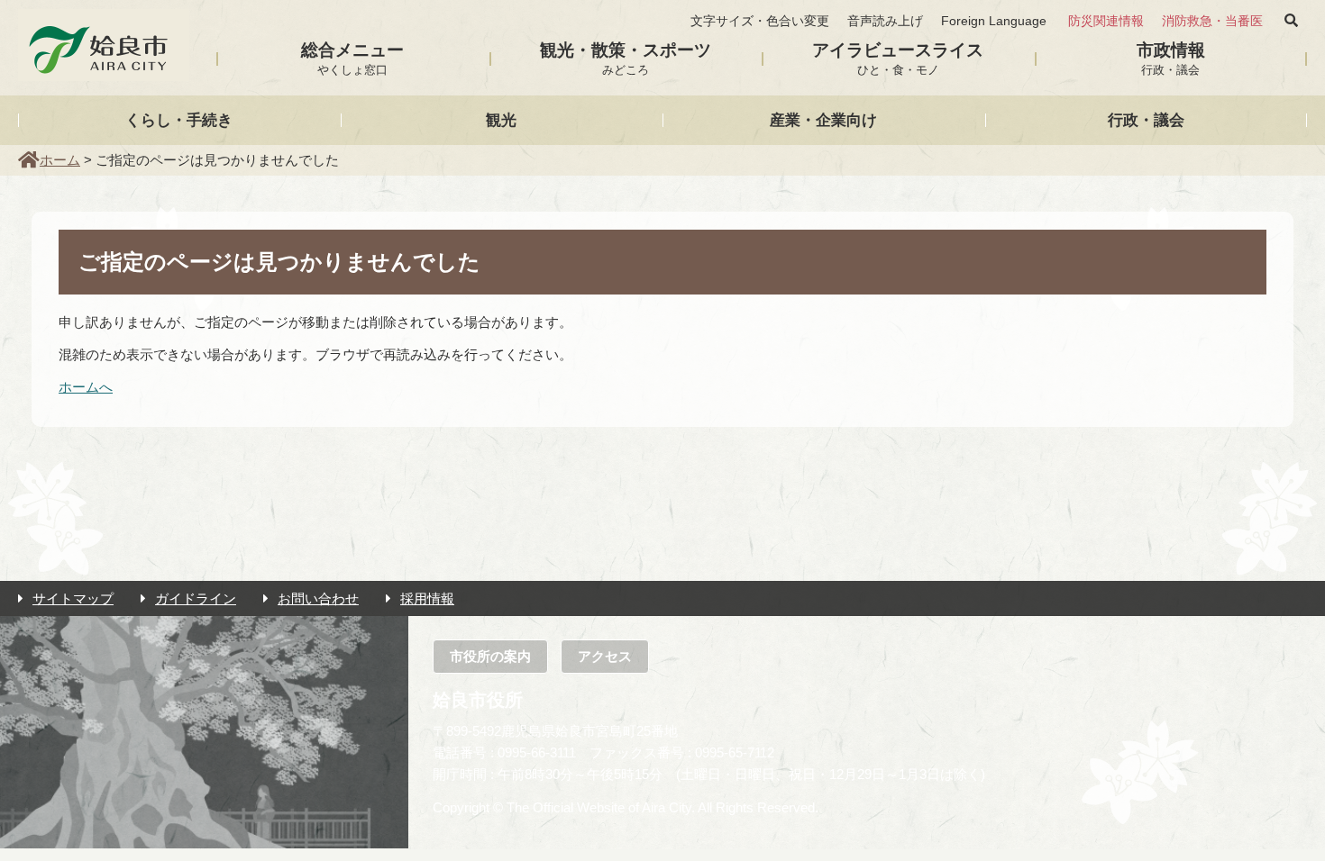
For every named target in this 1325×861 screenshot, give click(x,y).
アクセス (605, 656)
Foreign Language (993, 21)
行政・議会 (1146, 120)
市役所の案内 (490, 656)
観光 (501, 120)
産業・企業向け (823, 120)
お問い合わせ (318, 598)
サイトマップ (73, 598)
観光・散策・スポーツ (625, 59)
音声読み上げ (885, 21)
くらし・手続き (179, 120)
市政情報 (1171, 59)
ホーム (60, 160)
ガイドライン (195, 598)
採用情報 (427, 598)
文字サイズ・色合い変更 (759, 21)
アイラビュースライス (897, 59)
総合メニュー (352, 59)
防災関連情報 (1106, 21)
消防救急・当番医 (1212, 21)
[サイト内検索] (1291, 21)
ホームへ (86, 386)
